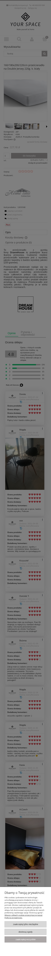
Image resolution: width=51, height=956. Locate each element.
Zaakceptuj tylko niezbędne (25, 924)
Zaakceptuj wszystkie (26, 939)
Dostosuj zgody (26, 932)
